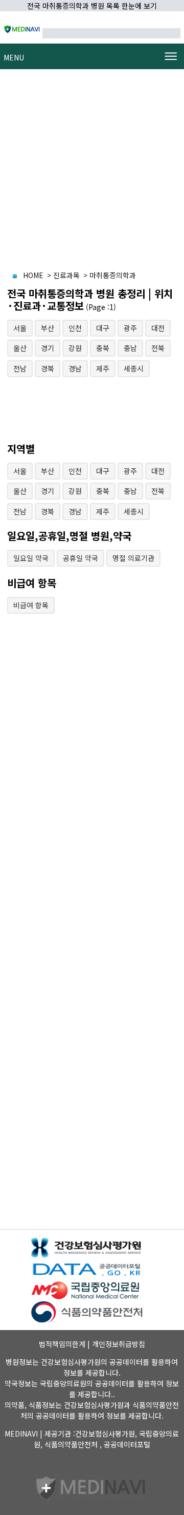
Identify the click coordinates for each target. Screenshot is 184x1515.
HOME (33, 275)
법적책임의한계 (62, 1344)
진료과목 (66, 275)
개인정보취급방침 (118, 1344)
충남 (130, 348)
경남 (75, 368)
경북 (47, 368)
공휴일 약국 (80, 558)
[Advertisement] (92, 170)
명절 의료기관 (133, 558)
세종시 (134, 368)
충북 (102, 348)
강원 (75, 348)
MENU (14, 57)
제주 (102, 368)
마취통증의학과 (112, 275)
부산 (47, 328)
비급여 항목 (31, 605)
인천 (75, 328)
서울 (20, 328)
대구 (102, 328)
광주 (130, 328)
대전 (158, 328)
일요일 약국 (31, 558)
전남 (20, 368)
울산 (20, 348)
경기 (47, 348)
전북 (158, 348)
